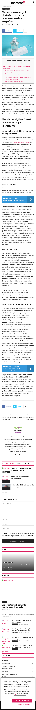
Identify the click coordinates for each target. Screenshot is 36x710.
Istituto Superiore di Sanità (21, 142)
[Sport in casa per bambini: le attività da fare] (6, 479)
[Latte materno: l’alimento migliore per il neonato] (18, 591)
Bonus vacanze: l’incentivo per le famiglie (26, 418)
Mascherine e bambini (13, 75)
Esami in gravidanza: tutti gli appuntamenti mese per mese (21, 629)
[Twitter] (19, 454)
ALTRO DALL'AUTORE (23, 463)
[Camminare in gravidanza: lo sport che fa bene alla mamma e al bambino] (6, 649)
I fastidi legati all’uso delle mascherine (18, 77)
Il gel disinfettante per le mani (14, 81)
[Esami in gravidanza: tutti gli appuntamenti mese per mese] (6, 631)
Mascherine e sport (12, 79)
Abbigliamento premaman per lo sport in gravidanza (22, 638)
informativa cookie (20, 695)
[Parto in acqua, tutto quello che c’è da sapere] (6, 623)
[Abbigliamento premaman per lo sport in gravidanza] (6, 640)
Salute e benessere (6, 6)
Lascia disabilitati (24, 704)
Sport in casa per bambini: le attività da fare (10, 418)
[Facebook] (16, 454)
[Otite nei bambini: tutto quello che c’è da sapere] (6, 487)
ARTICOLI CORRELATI (8, 463)
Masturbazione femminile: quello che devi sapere (17, 566)
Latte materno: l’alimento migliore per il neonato (14, 606)
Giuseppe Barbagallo (18, 437)
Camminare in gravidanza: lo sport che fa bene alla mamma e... (23, 646)
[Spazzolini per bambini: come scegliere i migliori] (6, 470)
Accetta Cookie (22, 701)
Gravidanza (15, 624)
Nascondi (18, 63)
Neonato (4, 602)
